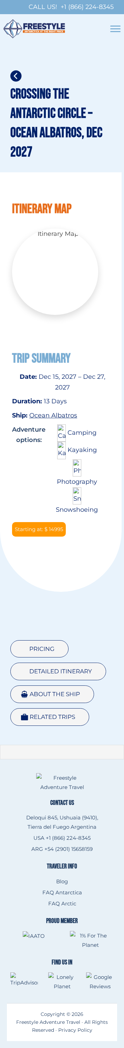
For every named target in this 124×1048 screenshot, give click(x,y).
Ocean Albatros (53, 415)
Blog (62, 881)
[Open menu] (115, 29)
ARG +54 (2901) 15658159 (62, 849)
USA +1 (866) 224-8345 (62, 838)
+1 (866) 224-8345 (87, 7)
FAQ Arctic (62, 903)
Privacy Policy (75, 1030)
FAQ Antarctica (62, 892)
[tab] (39, 649)
